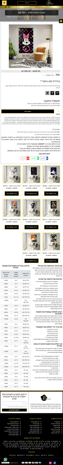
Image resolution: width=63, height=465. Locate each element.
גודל (58, 74)
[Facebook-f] (54, 463)
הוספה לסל (27, 111)
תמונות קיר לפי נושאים (32, 438)
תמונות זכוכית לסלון (27, 17)
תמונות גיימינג (53, 134)
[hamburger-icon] (4, 3)
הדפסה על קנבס (35, 418)
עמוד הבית (53, 17)
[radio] (57, 93)
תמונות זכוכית (36, 17)
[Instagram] (50, 463)
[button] (8, 7)
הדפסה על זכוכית (45, 17)
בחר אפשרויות (51, 193)
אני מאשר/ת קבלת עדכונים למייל (17, 407)
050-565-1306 (35, 106)
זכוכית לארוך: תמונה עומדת (40, 132)
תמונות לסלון (46, 134)
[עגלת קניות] (6, 7)
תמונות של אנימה (39, 134)
